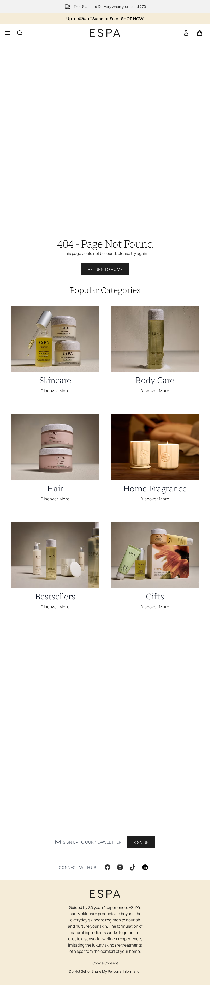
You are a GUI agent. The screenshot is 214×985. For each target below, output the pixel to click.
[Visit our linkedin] (145, 867)
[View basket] (199, 33)
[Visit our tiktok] (132, 867)
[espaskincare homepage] (105, 33)
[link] (186, 33)
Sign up (140, 842)
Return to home (105, 269)
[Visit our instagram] (120, 867)
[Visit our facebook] (107, 867)
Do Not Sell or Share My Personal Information (105, 971)
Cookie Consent (105, 963)
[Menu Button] (7, 33)
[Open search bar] (20, 33)
